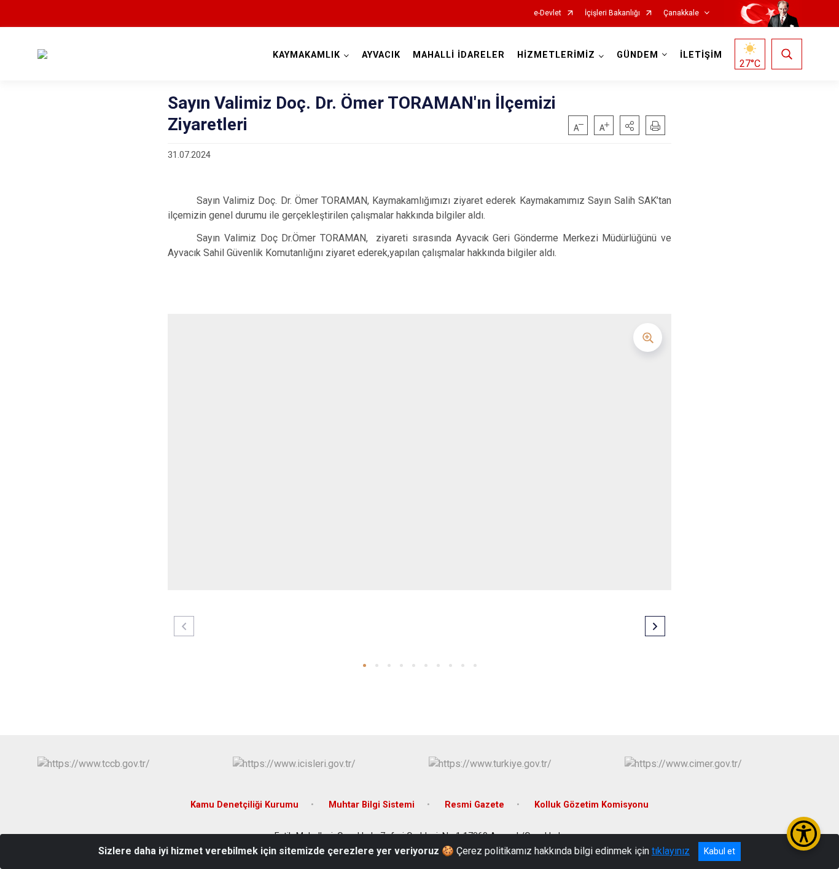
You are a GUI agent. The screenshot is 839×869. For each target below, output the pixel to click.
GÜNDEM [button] (637, 55)
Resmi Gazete (474, 805)
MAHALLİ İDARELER (459, 55)
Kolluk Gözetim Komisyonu (591, 805)
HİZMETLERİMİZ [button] (556, 55)
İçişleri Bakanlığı (612, 13)
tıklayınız (671, 851)
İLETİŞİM (701, 55)
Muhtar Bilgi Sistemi (372, 805)
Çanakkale (681, 13)
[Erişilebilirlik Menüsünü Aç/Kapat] (804, 834)
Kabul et (719, 851)
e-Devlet (547, 13)
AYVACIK (381, 55)
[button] (629, 125)
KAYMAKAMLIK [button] (306, 55)
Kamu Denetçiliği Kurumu (244, 805)
